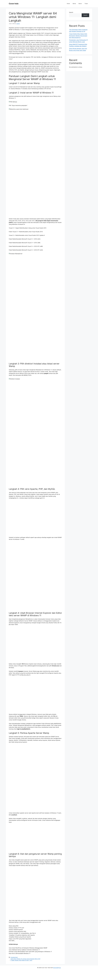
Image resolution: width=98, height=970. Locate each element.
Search (71, 12)
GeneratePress (57, 967)
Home (68, 3)
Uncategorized (14, 957)
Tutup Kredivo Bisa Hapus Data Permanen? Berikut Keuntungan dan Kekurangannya (78, 35)
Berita (74, 3)
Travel (86, 3)
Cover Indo (13, 4)
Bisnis (80, 3)
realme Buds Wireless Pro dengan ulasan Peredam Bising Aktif (25, 958)
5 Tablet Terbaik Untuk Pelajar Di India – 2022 (21, 960)
